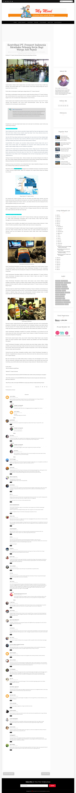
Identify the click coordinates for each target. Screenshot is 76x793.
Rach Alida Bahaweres (14, 619)
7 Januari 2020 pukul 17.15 (14, 638)
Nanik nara (12, 556)
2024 (58, 218)
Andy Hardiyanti (13, 528)
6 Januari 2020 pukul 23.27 (14, 574)
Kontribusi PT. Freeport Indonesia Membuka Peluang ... (63, 252)
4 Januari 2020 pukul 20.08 (14, 460)
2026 (58, 215)
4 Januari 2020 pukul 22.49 (14, 486)
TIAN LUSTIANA (13, 703)
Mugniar (11, 548)
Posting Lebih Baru (8, 773)
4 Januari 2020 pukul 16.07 (14, 421)
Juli (58, 235)
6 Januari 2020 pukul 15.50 (14, 557)
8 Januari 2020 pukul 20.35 (18, 451)
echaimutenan (13, 710)
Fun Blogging (67, 282)
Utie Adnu (12, 435)
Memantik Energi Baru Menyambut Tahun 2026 (66, 144)
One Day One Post (60, 292)
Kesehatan (64, 286)
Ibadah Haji (63, 284)
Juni (58, 236)
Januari (59, 245)
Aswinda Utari (13, 695)
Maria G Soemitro (13, 476)
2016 (57, 262)
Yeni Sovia (12, 581)
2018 (57, 259)
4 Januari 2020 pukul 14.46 (14, 397)
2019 (57, 257)
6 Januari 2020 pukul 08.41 (18, 429)
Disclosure (43, 22)
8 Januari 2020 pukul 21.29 (14, 704)
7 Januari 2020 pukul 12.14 (14, 611)
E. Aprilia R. (12, 602)
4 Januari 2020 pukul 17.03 (14, 436)
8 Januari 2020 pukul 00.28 (14, 645)
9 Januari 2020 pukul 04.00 (14, 728)
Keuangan (58, 288)
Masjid (63, 290)
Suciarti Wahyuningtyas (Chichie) (17, 644)
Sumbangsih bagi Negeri (22, 53)
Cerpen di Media (59, 282)
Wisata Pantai (67, 302)
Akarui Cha (12, 516)
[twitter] (6, 1)
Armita (11, 573)
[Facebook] (41, 387)
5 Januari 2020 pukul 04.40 (14, 517)
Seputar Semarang (60, 296)
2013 (57, 267)
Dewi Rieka (12, 610)
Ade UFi (11, 678)
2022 (58, 221)
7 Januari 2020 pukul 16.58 (14, 629)
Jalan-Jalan (21, 22)
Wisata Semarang (60, 304)
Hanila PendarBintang (14, 504)
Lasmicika (12, 467)
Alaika (11, 536)
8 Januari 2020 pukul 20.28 (14, 696)
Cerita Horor (64, 280)
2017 (57, 261)
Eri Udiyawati (12, 669)
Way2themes (36, 791)
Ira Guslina (12, 628)
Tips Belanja (58, 300)
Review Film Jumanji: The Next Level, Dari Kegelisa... (64, 255)
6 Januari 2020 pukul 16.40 (14, 567)
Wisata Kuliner (59, 302)
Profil (57, 294)
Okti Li (11, 494)
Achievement (58, 22)
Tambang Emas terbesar (31, 53)
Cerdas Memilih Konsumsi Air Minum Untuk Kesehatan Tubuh (66, 163)
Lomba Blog (58, 290)
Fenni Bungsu (13, 459)
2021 (57, 223)
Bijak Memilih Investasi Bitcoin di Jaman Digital (63, 250)
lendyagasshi (12, 735)
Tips (63, 298)
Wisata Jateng (66, 300)
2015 (57, 264)
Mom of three (13, 659)
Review (36, 22)
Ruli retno (12, 637)
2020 (58, 225)
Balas (11, 401)
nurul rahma (12, 396)
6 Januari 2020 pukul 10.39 (14, 549)
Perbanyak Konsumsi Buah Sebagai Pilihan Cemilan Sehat (64, 247)
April (58, 240)
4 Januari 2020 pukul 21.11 (14, 468)
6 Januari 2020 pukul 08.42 (18, 406)
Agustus (59, 233)
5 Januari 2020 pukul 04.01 (14, 495)
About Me (50, 22)
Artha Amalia (12, 726)
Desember (60, 226)
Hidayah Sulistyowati (18, 405)
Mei (58, 238)
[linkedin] (12, 1)
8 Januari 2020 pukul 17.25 (14, 661)
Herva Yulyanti (13, 652)
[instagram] (10, 1)
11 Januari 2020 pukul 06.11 (14, 745)
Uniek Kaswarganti (14, 718)
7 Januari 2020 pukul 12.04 (14, 603)
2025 (58, 216)
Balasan (12, 404)
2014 (57, 266)
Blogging (58, 280)
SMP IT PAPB (62, 294)
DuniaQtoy (48, 791)
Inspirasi (30, 22)
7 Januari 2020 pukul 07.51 (14, 582)
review (66, 304)
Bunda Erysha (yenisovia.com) (20, 593)
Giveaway (58, 284)
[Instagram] (67, 106)
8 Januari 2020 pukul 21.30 (14, 711)
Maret (59, 241)
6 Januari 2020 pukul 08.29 (14, 538)
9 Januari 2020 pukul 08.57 (14, 736)
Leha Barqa (12, 484)
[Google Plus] (43, 387)
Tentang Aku (58, 298)
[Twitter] (45, 387)
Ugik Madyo (12, 744)
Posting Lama (45, 773)
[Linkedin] (47, 387)
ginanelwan (12, 420)
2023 (58, 220)
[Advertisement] (26, 33)
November (60, 228)
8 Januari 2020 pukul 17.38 (14, 679)
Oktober (59, 230)
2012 (57, 269)
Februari (59, 243)
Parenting (67, 292)
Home (15, 22)
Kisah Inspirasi (65, 288)
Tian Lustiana (12, 566)
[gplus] (8, 1)
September (60, 231)
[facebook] (4, 1)
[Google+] (65, 106)
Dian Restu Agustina (14, 686)
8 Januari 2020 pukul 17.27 (14, 670)
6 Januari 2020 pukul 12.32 (18, 412)
